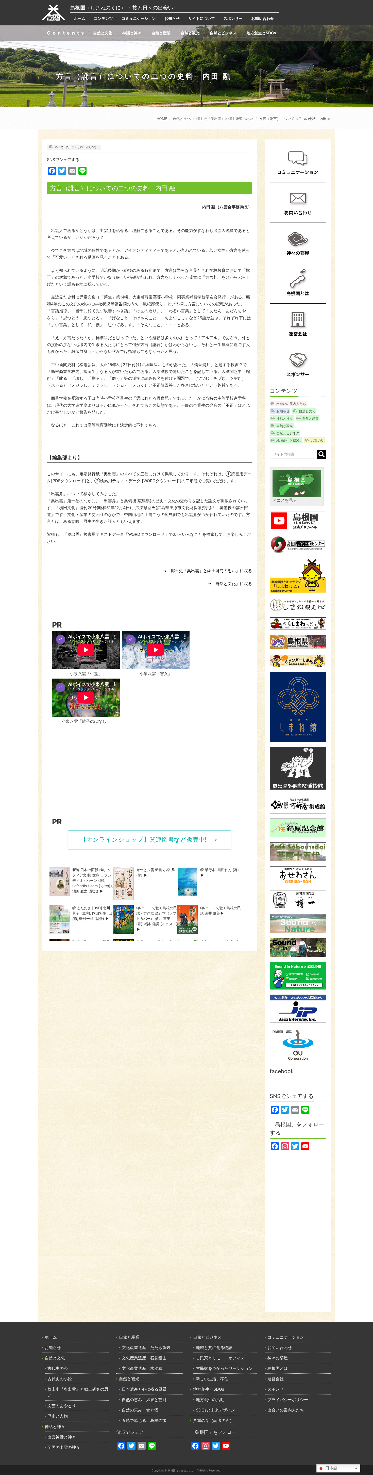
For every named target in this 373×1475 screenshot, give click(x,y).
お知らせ (172, 18)
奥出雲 (110, 473)
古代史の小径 (59, 1378)
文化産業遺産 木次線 (142, 1368)
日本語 (330, 1467)
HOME (162, 118)
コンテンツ (103, 18)
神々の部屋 (277, 1357)
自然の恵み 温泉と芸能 (144, 1399)
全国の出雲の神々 (63, 1447)
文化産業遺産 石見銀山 (144, 1357)
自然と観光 (190, 32)
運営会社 (275, 1378)
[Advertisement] (149, 772)
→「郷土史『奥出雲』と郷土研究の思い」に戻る (207, 570)
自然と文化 (102, 32)
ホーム (79, 18)
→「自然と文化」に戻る (230, 583)
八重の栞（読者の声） (213, 1420)
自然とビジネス (223, 32)
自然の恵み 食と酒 (140, 1410)
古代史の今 (57, 1368)
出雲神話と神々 (61, 1436)
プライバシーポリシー (287, 1399)
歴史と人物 (57, 1416)
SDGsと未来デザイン (215, 1410)
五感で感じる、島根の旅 (144, 1420)
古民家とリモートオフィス (220, 1357)
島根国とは (277, 1368)
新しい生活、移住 (212, 1378)
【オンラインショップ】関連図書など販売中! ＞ (149, 839)
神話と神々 (131, 32)
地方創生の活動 (210, 1399)
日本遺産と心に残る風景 (144, 1389)
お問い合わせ (262, 18)
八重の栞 (317, 440)
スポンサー (233, 18)
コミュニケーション (139, 18)
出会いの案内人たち (291, 404)
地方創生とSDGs (261, 32)
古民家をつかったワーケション (224, 1368)
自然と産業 (161, 32)
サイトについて (201, 18)
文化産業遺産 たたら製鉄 (146, 1347)
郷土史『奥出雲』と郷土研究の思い (224, 118)
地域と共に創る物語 (214, 1347)
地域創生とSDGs (288, 440)
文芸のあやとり (61, 1405)
